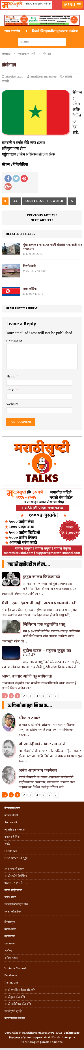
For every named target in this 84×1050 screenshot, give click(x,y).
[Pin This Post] (24, 178)
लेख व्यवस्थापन (12, 808)
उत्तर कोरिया (30, 288)
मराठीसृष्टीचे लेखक (14, 868)
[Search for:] (42, 42)
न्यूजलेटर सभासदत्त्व (14, 829)
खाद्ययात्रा (9, 943)
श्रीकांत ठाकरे (29, 717)
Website (12, 404)
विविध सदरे (10, 897)
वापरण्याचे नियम (12, 836)
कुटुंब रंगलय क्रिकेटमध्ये (41, 576)
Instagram (11, 982)
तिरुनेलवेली (29, 266)
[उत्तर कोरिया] (11, 293)
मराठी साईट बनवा (13, 890)
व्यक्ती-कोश (10, 929)
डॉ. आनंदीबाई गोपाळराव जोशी (43, 744)
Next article (42, 220)
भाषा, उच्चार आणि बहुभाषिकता (27, 676)
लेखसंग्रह (9, 922)
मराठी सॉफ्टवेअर (12, 911)
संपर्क (7, 844)
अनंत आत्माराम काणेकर (38, 770)
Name (11, 376)
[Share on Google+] (8, 186)
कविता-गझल (11, 957)
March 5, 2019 (14, 76)
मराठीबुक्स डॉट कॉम (14, 997)
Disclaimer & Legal (16, 858)
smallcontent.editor (43, 76)
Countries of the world (44, 201)
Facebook (10, 975)
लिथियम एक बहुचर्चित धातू (44, 624)
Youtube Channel (15, 968)
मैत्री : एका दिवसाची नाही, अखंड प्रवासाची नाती (39, 602)
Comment (14, 341)
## (15, 201)
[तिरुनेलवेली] (11, 275)
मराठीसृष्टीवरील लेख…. (28, 564)
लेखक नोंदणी (11, 815)
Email (11, 390)
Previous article (42, 215)
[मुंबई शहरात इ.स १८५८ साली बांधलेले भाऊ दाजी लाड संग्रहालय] (11, 252)
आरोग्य (8, 950)
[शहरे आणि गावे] (42, 10)
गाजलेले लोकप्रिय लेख (16, 904)
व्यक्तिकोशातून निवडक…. (29, 705)
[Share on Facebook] (8, 178)
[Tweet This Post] (16, 178)
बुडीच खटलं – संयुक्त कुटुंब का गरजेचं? (47, 653)
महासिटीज (9, 936)
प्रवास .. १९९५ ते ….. (15, 883)
